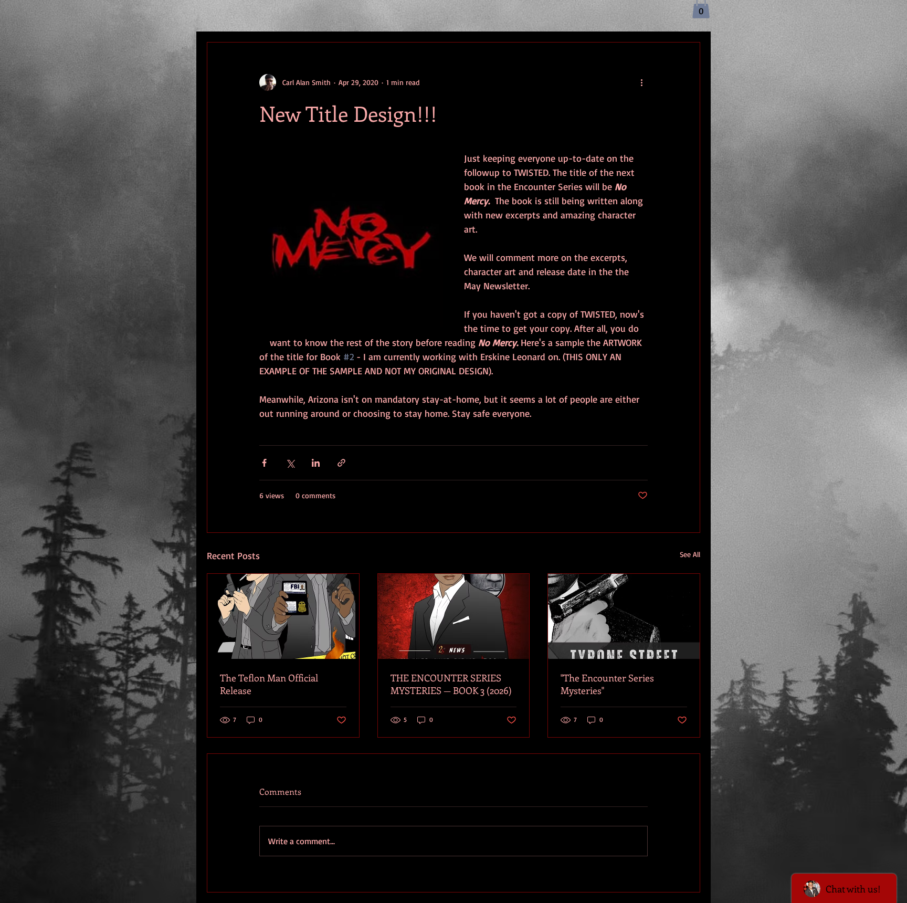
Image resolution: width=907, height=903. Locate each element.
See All (690, 554)
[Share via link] (341, 463)
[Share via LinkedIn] (316, 463)
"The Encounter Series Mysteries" (607, 684)
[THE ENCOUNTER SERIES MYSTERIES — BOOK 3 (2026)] (454, 616)
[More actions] (641, 82)
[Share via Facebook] (264, 463)
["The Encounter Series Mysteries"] (624, 616)
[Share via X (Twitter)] (290, 463)
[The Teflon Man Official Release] (283, 616)
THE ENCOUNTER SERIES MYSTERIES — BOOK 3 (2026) (451, 684)
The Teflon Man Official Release (269, 684)
